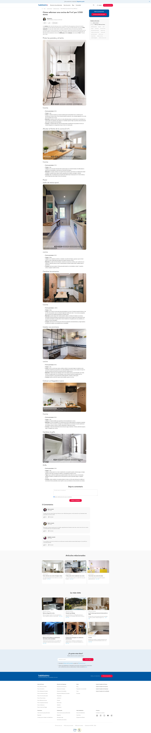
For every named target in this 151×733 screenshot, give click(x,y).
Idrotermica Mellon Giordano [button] (48, 246)
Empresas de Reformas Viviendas (63, 693)
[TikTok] (112, 715)
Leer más (60, 616)
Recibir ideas (88, 659)
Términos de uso (81, 663)
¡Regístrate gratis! (80, 1)
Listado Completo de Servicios (102, 686)
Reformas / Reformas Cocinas (100, 24)
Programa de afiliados (80, 717)
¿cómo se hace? (49, 8)
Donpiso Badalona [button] (47, 156)
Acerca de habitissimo (80, 712)
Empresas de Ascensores (61, 686)
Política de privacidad (68, 725)
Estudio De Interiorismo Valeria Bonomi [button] (50, 408)
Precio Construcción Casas (42, 693)
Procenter (78, 693)
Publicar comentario (75, 500)
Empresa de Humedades (61, 691)
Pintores (58, 700)
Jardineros (59, 698)
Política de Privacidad (68, 663)
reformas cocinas (93, 26)
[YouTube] (108, 715)
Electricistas (59, 702)
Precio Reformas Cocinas (42, 700)
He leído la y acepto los (72, 663)
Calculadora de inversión (61, 719)
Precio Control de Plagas (42, 707)
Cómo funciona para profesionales (63, 712)
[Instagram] (97, 715)
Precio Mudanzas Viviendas (42, 691)
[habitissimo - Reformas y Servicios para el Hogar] (43, 5)
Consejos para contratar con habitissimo (45, 717)
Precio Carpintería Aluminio (42, 702)
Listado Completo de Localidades (102, 691)
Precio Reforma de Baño (42, 686)
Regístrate (39, 715)
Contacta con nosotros (100, 712)
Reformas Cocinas (56, 8)
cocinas (53, 156)
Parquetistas (59, 695)
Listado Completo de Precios (101, 684)
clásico (57, 156)
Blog (44, 8)
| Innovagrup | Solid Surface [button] (48, 459)
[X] (104, 715)
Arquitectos (59, 707)
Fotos (77, 691)
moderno (60, 246)
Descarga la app (60, 717)
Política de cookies (79, 725)
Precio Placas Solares (41, 698)
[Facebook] (101, 715)
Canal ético (78, 715)
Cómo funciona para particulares (43, 712)
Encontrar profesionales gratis (99, 14)
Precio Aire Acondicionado (42, 695)
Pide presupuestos (108, 5)
